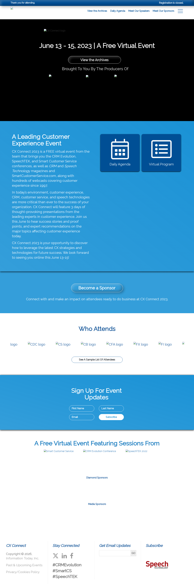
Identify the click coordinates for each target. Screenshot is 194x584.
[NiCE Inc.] (97, 490)
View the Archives (97, 10)
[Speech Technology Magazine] (120, 514)
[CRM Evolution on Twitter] (56, 555)
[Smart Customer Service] (59, 451)
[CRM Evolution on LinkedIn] (64, 555)
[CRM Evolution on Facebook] (71, 555)
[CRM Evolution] (99, 451)
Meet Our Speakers (139, 10)
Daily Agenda (117, 10)
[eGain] (61, 490)
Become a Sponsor (97, 287)
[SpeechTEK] (136, 451)
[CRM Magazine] (74, 514)
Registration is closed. (171, 2)
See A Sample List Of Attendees (97, 359)
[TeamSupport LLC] (132, 490)
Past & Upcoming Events (24, 565)
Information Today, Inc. (22, 558)
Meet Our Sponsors (163, 10)
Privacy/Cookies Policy (23, 572)
